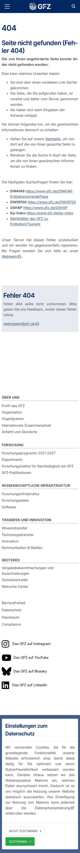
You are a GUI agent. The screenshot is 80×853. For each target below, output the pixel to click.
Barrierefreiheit (13, 603)
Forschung (12, 445)
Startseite (52, 139)
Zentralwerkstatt (15, 580)
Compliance (11, 624)
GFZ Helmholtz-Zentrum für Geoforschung (40, 6)
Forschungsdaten (15, 500)
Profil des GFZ (13, 406)
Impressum (10, 617)
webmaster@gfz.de (19, 324)
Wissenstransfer (14, 528)
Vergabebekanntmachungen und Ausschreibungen (28, 571)
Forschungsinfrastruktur (20, 494)
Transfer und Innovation (26, 520)
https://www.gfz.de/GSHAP (45, 207)
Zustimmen (18, 841)
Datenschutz (12, 610)
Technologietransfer (18, 535)
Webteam (9, 256)
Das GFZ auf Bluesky (30, 671)
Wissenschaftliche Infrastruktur (36, 485)
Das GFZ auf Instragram (31, 644)
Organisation (12, 412)
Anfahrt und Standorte (19, 432)
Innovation (10, 541)
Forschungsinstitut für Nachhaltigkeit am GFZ (38, 466)
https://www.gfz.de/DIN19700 (52, 202)
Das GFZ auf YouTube (30, 657)
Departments (12, 459)
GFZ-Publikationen (16, 472)
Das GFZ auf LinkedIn (29, 685)
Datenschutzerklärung (52, 808)
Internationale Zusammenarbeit (26, 425)
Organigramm (13, 419)
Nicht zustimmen (23, 831)
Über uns (10, 397)
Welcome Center (15, 586)
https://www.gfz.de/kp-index (50, 213)
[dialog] (40, 784)
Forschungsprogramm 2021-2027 (28, 453)
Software (9, 507)
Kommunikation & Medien (22, 547)
